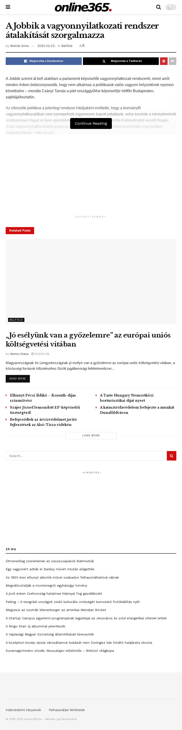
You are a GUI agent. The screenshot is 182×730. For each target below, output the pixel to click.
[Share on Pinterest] (164, 61)
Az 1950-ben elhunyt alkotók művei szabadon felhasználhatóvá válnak (62, 577)
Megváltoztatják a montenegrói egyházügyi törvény (46, 585)
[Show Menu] (8, 7)
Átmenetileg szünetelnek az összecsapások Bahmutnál (50, 561)
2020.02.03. (46, 46)
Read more (19, 378)
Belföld (66, 46)
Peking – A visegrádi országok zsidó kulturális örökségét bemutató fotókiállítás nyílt (73, 602)
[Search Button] (158, 7)
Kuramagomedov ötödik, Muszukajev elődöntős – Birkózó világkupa (60, 650)
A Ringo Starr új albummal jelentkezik (35, 626)
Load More (91, 435)
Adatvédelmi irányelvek (23, 710)
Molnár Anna (19, 46)
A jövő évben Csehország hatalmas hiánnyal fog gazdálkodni (54, 593)
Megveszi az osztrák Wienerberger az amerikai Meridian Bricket (56, 610)
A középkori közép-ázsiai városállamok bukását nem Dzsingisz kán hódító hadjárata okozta (79, 642)
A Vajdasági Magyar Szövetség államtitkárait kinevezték (50, 634)
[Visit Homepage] (83, 7)
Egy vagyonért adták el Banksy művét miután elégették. (50, 569)
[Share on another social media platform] (172, 61)
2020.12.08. (42, 354)
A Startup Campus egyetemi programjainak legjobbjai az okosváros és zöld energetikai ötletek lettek (86, 618)
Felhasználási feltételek (67, 710)
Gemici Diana (19, 354)
